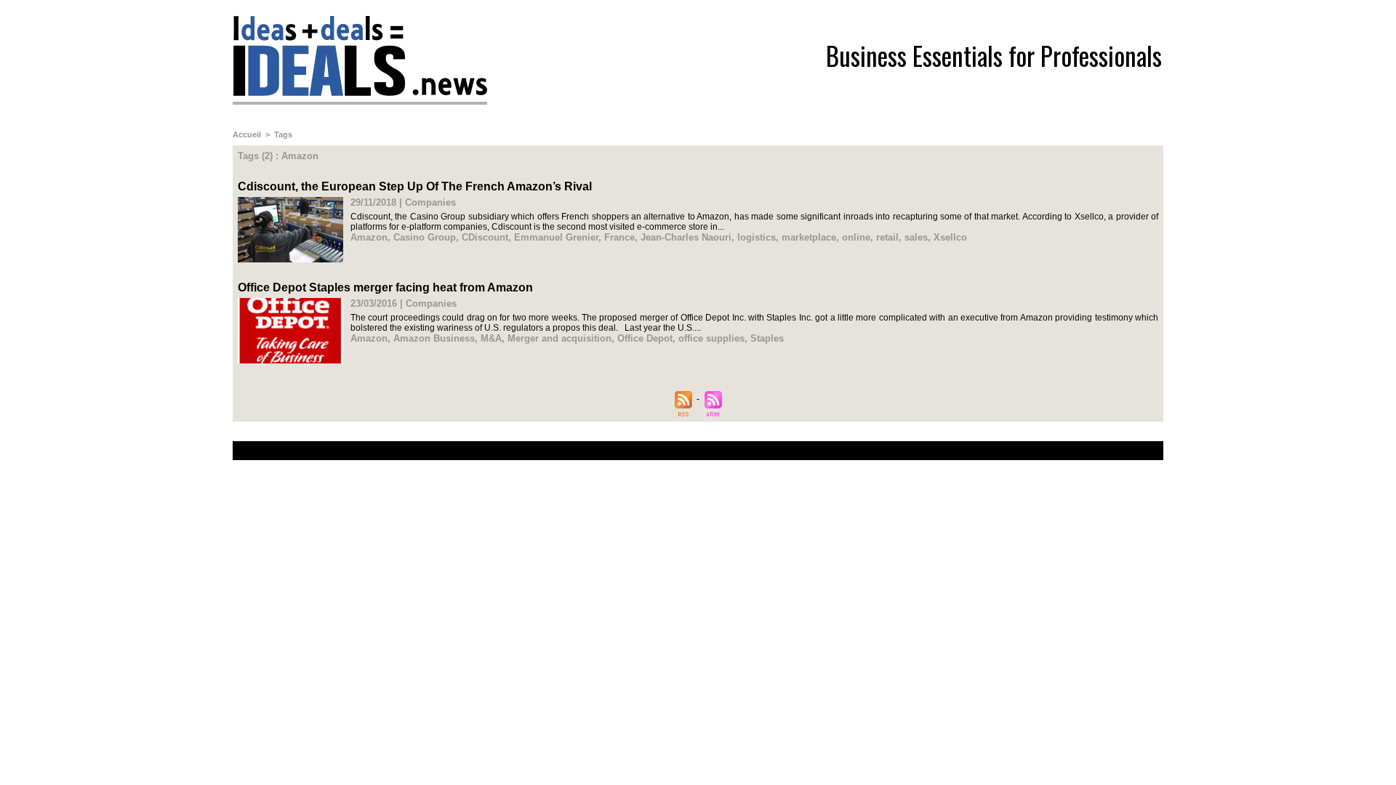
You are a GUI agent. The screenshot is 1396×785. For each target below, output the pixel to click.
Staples (767, 338)
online (856, 237)
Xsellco (950, 237)
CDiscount (485, 237)
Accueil (247, 134)
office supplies (711, 338)
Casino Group (424, 237)
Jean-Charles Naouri (686, 237)
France (619, 237)
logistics (756, 237)
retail (887, 237)
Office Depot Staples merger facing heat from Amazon (385, 287)
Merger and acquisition (559, 338)
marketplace (809, 237)
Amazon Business (434, 338)
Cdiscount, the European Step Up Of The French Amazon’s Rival (415, 186)
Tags (283, 134)
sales (916, 237)
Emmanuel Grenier (556, 237)
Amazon (369, 237)
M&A (491, 338)
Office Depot (645, 338)
